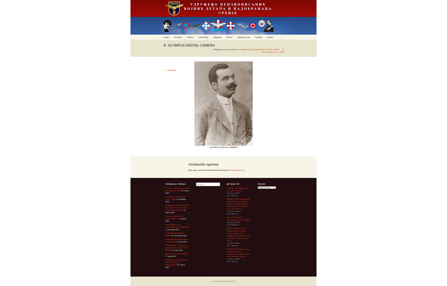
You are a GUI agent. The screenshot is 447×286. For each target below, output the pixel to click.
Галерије (258, 37)
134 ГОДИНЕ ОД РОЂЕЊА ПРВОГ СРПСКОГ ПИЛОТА (259, 49)
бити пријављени (236, 170)
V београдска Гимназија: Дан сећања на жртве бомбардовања (176, 262)
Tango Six (234, 184)
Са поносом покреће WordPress (223, 281)
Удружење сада (243, 37)
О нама (166, 37)
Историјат (178, 37)
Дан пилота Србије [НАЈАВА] (176, 254)
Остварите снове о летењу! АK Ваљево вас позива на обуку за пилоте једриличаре (177, 207)
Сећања (190, 37)
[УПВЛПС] (223, 17)
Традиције (217, 37)
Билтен (229, 37)
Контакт (270, 37)
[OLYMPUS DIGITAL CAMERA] (223, 103)
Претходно (169, 70)
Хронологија (203, 37)
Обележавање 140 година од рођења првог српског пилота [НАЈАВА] (176, 247)
